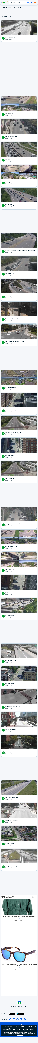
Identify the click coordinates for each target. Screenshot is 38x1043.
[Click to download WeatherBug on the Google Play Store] (20, 1014)
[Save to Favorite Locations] (7, 2)
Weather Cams (6, 7)
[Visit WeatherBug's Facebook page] (17, 1019)
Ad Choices (20, 1035)
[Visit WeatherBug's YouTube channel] (14, 1019)
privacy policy (23, 1032)
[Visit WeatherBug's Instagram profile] (21, 1019)
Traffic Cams (17, 7)
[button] (35, 1026)
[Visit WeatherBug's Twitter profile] (10, 1019)
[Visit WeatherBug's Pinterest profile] (25, 1019)
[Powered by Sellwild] (34, 897)
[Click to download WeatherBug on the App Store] (12, 1014)
